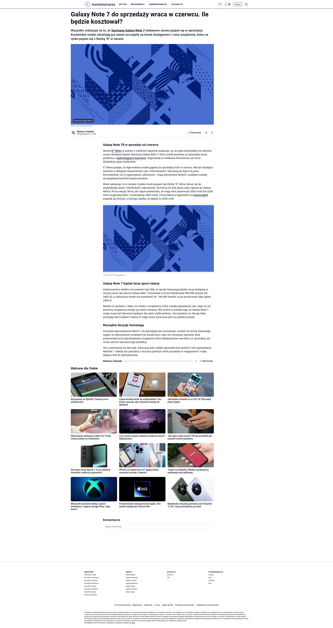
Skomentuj (196, 132)
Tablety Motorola (131, 583)
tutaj (133, 623)
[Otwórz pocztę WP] (220, 4)
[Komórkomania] (105, 4)
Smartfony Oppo (90, 592)
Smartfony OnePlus (91, 589)
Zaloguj (238, 4)
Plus (210, 583)
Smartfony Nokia (90, 586)
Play (210, 578)
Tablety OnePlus (131, 589)
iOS (168, 578)
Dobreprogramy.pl (158, 4)
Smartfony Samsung (91, 578)
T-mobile (211, 580)
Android (170, 575)
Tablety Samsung (132, 578)
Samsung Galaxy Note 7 (128, 30)
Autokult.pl (177, 4)
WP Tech (123, 4)
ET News (116, 150)
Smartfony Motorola (91, 583)
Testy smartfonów (90, 595)
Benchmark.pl (138, 4)
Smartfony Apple (90, 575)
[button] (227, 4)
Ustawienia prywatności (207, 605)
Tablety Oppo (130, 592)
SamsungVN (201, 195)
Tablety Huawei (131, 580)
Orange (210, 575)
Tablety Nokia (130, 586)
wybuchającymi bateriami (131, 158)
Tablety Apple (130, 575)
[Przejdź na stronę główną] (87, 6)
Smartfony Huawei (90, 580)
